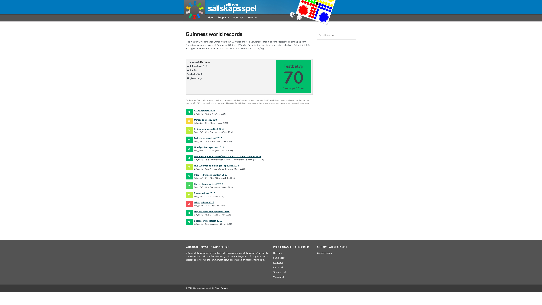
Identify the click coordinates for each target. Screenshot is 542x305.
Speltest (238, 17)
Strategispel (279, 272)
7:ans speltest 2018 (204, 193)
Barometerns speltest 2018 (208, 184)
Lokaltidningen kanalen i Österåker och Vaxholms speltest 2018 (227, 156)
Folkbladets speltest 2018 (208, 138)
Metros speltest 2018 (205, 119)
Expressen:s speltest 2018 (208, 220)
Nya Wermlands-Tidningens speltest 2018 (216, 165)
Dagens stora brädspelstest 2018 (212, 211)
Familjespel (279, 257)
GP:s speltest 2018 (204, 202)
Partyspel (278, 267)
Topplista (223, 17)
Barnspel (205, 62)
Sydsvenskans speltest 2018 (209, 129)
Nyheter (252, 17)
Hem (211, 17)
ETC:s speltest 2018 (204, 110)
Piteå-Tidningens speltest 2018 (210, 175)
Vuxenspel (278, 277)
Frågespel (278, 262)
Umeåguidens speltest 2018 (209, 147)
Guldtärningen (324, 253)
